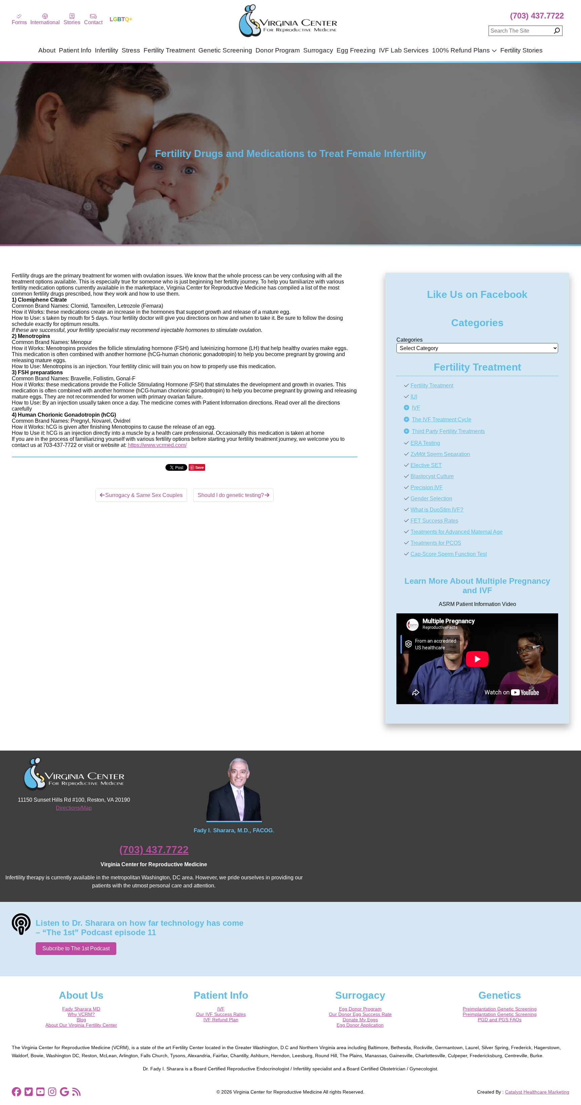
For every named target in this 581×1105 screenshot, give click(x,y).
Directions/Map (74, 808)
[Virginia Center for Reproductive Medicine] (287, 37)
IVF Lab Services (404, 50)
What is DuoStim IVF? (437, 509)
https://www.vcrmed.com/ (157, 445)
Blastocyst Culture (432, 476)
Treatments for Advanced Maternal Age (457, 532)
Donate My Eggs (360, 1019)
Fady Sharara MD (81, 1009)
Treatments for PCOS (436, 543)
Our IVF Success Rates (221, 1014)
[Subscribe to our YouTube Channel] (40, 1092)
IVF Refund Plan (220, 1019)
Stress (131, 50)
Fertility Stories (521, 50)
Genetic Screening (225, 50)
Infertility (106, 50)
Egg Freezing (356, 50)
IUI (414, 396)
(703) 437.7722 (537, 15)
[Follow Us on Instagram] (52, 1092)
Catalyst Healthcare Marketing (537, 1092)
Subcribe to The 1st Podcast (76, 948)
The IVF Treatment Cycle (441, 419)
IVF (416, 408)
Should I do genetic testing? (231, 495)
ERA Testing (425, 443)
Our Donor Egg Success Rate (360, 1014)
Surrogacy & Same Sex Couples (144, 495)
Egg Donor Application (360, 1025)
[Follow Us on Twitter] (29, 1092)
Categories (409, 340)
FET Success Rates (434, 521)
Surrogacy (318, 50)
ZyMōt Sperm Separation (440, 454)
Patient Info (75, 50)
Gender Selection (431, 498)
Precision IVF (427, 487)
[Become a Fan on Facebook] (16, 1092)
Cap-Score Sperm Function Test (449, 554)
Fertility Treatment (169, 50)
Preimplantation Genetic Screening (500, 1009)
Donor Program (278, 50)
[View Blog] (76, 1092)
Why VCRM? (81, 1014)
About (46, 50)
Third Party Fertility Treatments (448, 431)
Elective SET (426, 465)
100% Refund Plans (461, 50)
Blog (81, 1019)
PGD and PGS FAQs (499, 1019)
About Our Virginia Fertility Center (81, 1025)
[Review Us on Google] (64, 1092)
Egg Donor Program (360, 1009)
